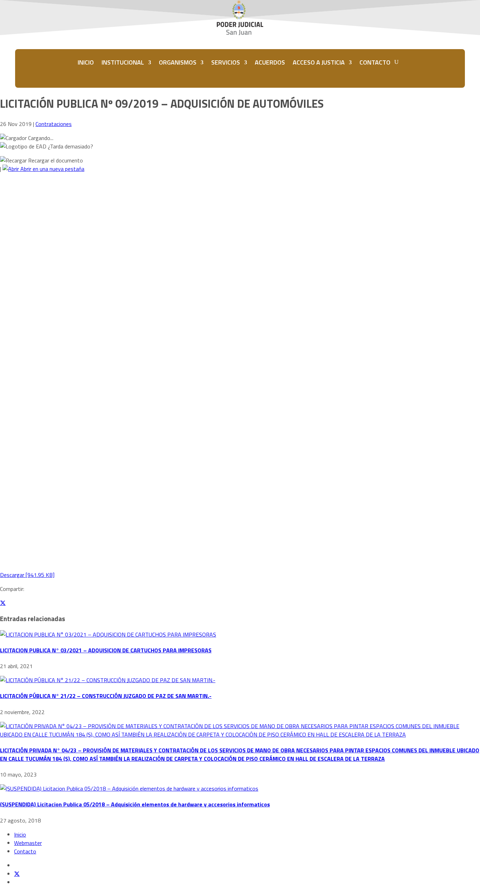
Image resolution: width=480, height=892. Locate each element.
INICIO (86, 62)
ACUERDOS (270, 62)
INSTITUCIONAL (123, 62)
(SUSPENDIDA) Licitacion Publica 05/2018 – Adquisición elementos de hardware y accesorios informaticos (135, 804)
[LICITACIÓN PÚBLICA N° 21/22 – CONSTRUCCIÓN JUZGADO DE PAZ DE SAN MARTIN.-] (107, 680)
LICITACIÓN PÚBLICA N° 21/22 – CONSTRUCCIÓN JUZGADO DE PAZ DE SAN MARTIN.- (106, 696)
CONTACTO (374, 62)
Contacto (25, 851)
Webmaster (28, 843)
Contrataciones (53, 124)
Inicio (20, 834)
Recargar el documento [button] (55, 160)
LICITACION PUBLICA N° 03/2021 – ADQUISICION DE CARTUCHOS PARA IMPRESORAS (106, 650)
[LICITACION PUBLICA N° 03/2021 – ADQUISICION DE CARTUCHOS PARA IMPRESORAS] (108, 634)
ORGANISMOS (177, 62)
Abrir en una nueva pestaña (51, 169)
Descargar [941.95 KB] (27, 575)
